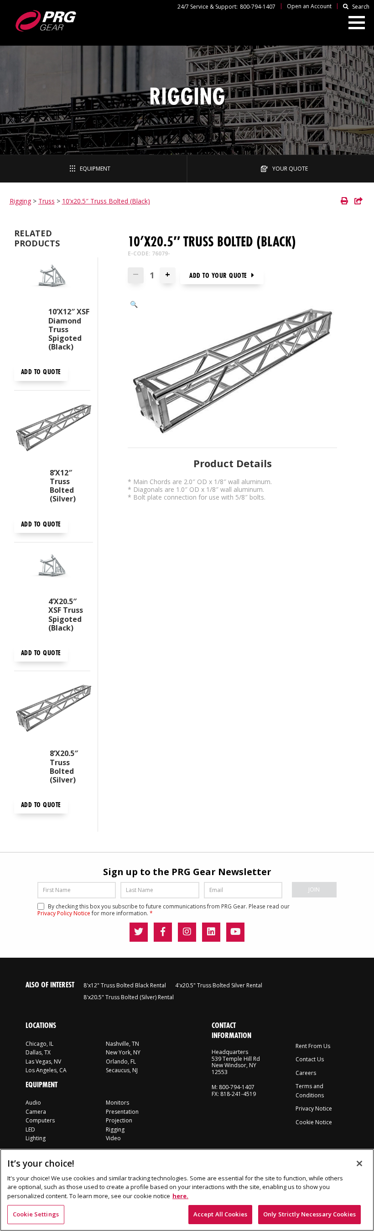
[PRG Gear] (45, 20)
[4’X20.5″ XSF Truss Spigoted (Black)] (52, 570)
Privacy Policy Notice (63, 913)
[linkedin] (211, 932)
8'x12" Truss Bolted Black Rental (124, 985)
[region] (187, 1190)
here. (180, 1196)
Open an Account (309, 6)
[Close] (359, 1163)
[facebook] (163, 932)
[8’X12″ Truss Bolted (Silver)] (54, 429)
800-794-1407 (257, 6)
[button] (134, 304)
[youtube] (235, 932)
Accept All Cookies (220, 1214)
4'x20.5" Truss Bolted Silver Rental (218, 985)
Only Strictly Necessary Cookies (309, 1214)
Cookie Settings (36, 1214)
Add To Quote (41, 371)
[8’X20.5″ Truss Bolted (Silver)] (54, 710)
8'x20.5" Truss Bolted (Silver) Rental (128, 997)
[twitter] (139, 932)
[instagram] (187, 932)
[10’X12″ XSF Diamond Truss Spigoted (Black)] (52, 280)
